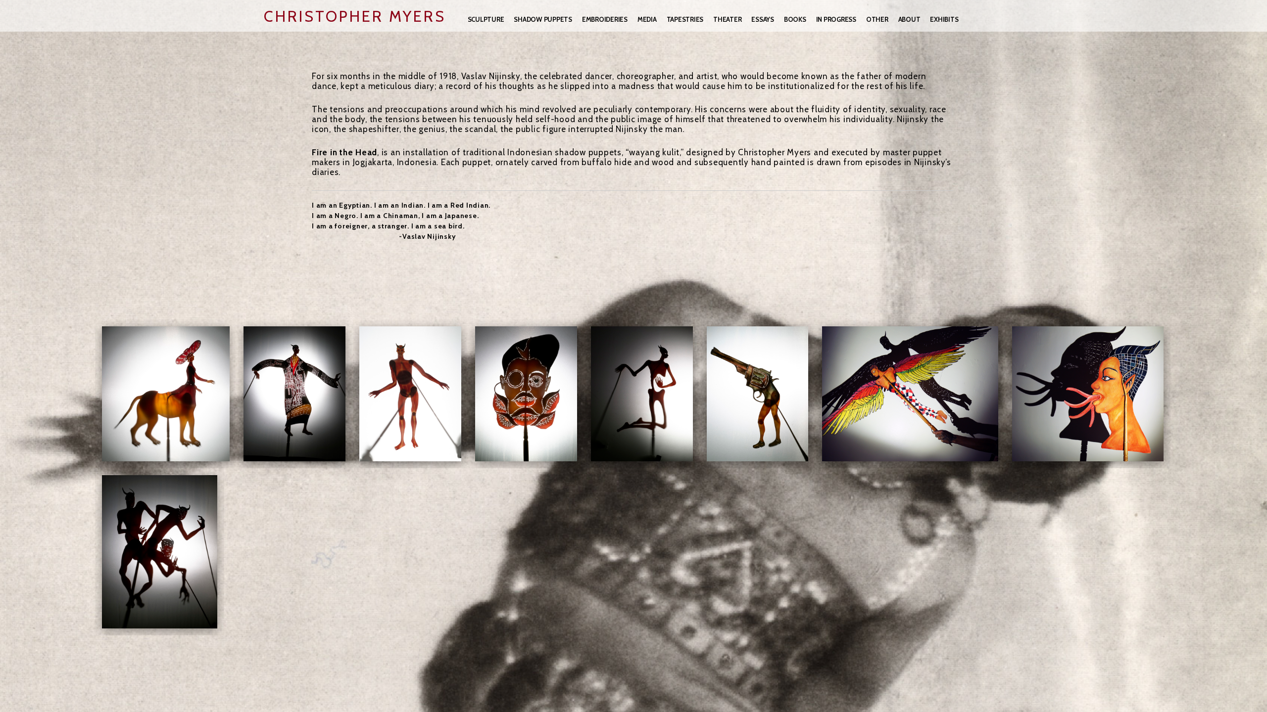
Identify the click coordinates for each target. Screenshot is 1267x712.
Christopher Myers (355, 16)
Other (877, 19)
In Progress (836, 19)
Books (795, 19)
